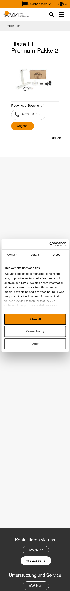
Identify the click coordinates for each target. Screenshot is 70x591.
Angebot (22, 126)
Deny (35, 343)
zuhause (13, 26)
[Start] (16, 14)
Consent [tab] (12, 254)
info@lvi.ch (35, 550)
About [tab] (57, 254)
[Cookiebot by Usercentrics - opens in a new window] (50, 244)
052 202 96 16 (30, 113)
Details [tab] (35, 254)
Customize (33, 331)
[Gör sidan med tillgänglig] (62, 4)
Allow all (35, 319)
